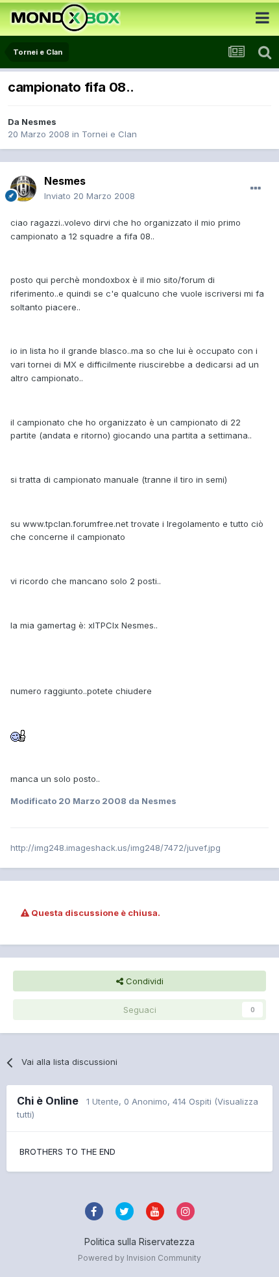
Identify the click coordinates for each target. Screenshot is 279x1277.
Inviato (89, 196)
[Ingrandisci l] (18, 735)
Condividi (143, 981)
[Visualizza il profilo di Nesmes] (23, 189)
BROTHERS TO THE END (67, 1151)
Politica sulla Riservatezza (139, 1241)
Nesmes (38, 121)
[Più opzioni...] (256, 188)
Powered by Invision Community (139, 1258)
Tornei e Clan (109, 134)
